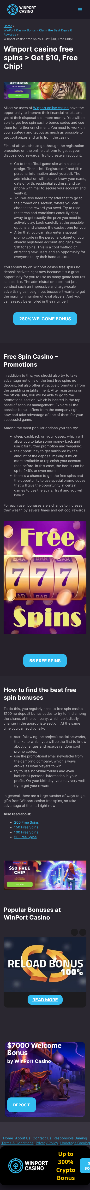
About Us (22, 1138)
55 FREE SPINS (45, 660)
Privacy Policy (47, 1143)
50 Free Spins (25, 837)
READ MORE (48, 999)
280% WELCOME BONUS (45, 318)
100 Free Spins (26, 832)
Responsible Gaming (70, 1138)
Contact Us (42, 1138)
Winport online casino (51, 108)
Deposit (21, 1104)
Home (8, 1138)
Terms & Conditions (17, 1143)
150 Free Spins (26, 827)
